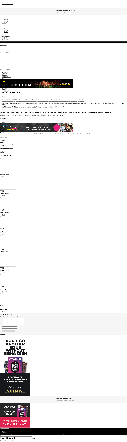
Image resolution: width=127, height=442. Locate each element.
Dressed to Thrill (4, 270)
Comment (1, 325)
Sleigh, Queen (3, 309)
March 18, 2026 (4, 272)
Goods (3, 38)
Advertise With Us (5, 432)
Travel (5, 28)
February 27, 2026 (4, 291)
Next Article (2, 143)
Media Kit (4, 430)
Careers (4, 431)
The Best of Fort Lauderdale (6, 77)
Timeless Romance (4, 289)
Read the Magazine (5, 43)
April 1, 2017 (4, 140)
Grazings (5, 90)
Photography (3, 122)
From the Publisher (6, 36)
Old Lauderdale (5, 39)
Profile (5, 22)
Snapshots (6, 32)
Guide (3, 29)
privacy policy (83, 434)
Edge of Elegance (4, 174)
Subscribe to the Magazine (7, 4)
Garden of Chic (4, 251)
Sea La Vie (3, 232)
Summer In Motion (5, 193)
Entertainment (6, 30)
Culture (5, 20)
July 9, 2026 (3, 195)
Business (5, 18)
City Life (4, 17)
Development (6, 21)
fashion (3, 121)
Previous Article (2, 132)
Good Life (4, 23)
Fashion (3, 89)
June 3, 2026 (3, 214)
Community (6, 19)
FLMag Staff (3, 96)
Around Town (4, 37)
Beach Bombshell (4, 212)
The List (3, 40)
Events (5, 31)
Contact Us (4, 429)
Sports (5, 27)
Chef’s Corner (6, 89)
